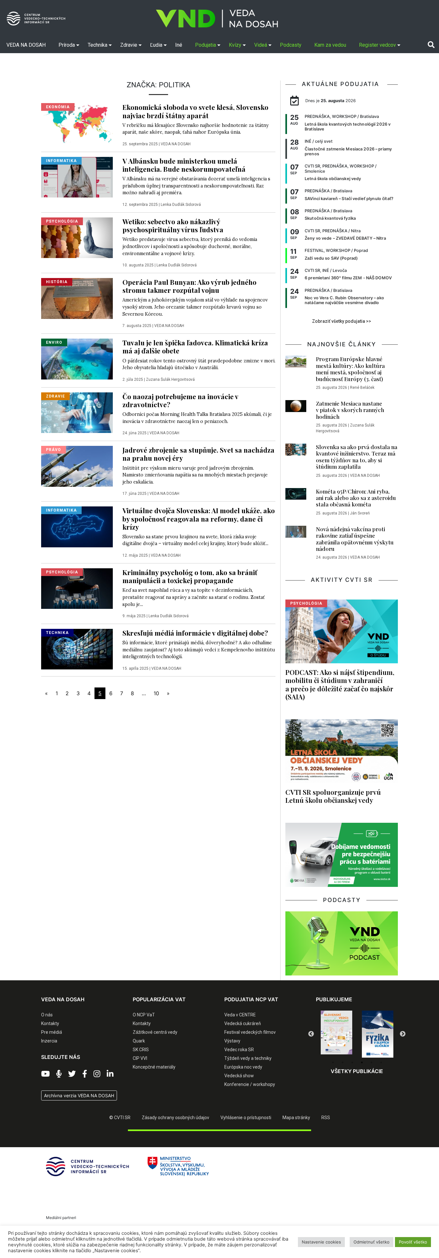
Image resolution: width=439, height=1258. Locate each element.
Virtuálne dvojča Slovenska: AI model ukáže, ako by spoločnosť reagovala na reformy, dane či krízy (198, 518)
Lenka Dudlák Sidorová (181, 204)
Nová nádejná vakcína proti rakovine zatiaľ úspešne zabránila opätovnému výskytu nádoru (355, 538)
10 (156, 693)
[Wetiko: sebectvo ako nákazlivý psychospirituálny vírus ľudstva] (77, 237)
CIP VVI (140, 1058)
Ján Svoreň (360, 513)
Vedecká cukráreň (242, 1023)
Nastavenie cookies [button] (321, 1241)
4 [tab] (362, 1062)
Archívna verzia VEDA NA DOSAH (79, 1095)
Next (402, 1034)
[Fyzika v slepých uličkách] (336, 1034)
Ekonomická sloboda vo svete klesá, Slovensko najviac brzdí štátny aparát (195, 111)
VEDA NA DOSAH (176, 144)
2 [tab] (342, 1062)
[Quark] (377, 1034)
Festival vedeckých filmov (250, 1032)
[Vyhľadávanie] (431, 45)
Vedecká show (239, 1075)
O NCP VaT (144, 1014)
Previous (311, 1034)
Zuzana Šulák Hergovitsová (170, 379)
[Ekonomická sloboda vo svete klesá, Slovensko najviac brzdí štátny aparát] (77, 123)
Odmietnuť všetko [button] (372, 1241)
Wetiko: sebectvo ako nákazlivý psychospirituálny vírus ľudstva (172, 225)
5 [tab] (371, 1062)
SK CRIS (141, 1049)
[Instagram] (97, 1074)
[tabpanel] (336, 1034)
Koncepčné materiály (154, 1067)
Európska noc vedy (243, 1067)
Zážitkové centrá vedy (155, 1032)
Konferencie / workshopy (249, 1084)
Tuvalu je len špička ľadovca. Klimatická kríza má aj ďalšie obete (195, 346)
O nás (47, 1014)
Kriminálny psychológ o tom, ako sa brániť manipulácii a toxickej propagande (189, 576)
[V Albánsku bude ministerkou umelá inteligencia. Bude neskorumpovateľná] (77, 176)
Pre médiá (51, 1032)
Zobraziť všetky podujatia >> (341, 321)
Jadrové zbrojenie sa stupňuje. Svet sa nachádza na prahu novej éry (198, 453)
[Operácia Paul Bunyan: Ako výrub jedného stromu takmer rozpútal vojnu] (77, 298)
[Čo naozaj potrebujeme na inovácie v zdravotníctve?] (77, 412)
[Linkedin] (110, 1074)
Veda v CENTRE (240, 1014)
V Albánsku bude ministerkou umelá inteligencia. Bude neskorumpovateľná (184, 164)
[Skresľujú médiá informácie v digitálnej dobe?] (77, 649)
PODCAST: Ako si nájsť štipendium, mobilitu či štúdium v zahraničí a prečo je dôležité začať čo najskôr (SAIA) (339, 684)
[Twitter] (72, 1074)
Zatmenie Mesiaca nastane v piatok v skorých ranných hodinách (350, 410)
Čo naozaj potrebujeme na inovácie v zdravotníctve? (180, 400)
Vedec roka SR (239, 1049)
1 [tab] (333, 1062)
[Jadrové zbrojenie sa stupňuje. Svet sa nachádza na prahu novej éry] (77, 466)
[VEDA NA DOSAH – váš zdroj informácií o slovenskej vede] (217, 18)
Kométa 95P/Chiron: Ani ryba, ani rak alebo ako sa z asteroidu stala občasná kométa (356, 498)
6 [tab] (381, 1062)
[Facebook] (84, 1074)
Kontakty (50, 1023)
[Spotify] (59, 1074)
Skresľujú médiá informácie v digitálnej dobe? (195, 632)
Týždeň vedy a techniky (248, 1058)
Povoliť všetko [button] (413, 1241)
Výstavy (232, 1040)
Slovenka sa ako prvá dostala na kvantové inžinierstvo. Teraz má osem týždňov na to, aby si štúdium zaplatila (356, 456)
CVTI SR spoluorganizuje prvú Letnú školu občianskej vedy (333, 795)
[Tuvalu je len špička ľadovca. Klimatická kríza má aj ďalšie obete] (77, 358)
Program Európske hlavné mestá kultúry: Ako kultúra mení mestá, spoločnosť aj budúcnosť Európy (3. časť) (350, 368)
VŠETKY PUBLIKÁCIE (357, 1071)
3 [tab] (352, 1062)
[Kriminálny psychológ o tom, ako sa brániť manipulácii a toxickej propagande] (77, 588)
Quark (139, 1040)
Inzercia (49, 1040)
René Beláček (362, 387)
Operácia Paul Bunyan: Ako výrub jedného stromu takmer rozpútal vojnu (189, 285)
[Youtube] (45, 1074)
